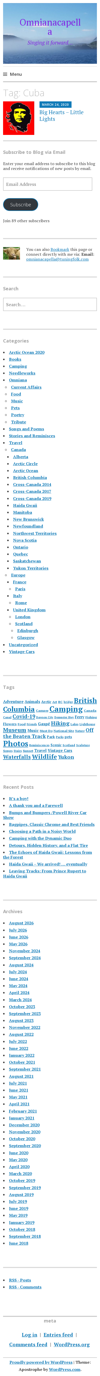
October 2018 (22, 1229)
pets (68, 736)
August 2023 (21, 1020)
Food (16, 394)
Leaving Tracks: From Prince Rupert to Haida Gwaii (44, 873)
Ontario (20, 547)
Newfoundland (28, 526)
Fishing (91, 717)
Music (17, 401)
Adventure (13, 701)
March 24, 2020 (55, 104)
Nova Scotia (25, 540)
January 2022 (21, 1055)
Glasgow (26, 637)
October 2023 (22, 1006)
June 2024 (18, 979)
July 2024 (18, 972)
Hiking (60, 723)
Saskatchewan (27, 561)
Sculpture (83, 745)
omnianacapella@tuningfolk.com (57, 259)
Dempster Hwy (64, 717)
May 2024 (18, 985)
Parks (60, 737)
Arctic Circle (25, 463)
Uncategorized (23, 644)
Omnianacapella (50, 26)
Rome (21, 602)
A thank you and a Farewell (36, 805)
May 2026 (18, 944)
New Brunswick (28, 519)
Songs (8, 751)
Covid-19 (24, 716)
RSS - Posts (20, 1280)
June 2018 (18, 1243)
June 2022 (18, 1048)
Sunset (28, 751)
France (19, 582)
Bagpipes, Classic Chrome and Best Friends (52, 824)
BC (60, 702)
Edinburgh (27, 630)
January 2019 (21, 1222)
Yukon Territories (30, 568)
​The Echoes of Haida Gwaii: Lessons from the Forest (47, 854)
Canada (18, 449)
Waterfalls (17, 756)
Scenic (56, 745)
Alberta (20, 457)
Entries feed (58, 1334)
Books (15, 359)
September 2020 (25, 1145)
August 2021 (21, 1076)
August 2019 (21, 1194)
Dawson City (44, 717)
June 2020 (18, 1153)
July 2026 (18, 930)
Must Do (46, 731)
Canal (7, 717)
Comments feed (28, 1344)
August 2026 (21, 923)
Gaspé (44, 723)
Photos (15, 743)
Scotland (24, 623)
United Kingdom (29, 610)
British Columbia (30, 477)
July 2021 (18, 1083)
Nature (80, 731)
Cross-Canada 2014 (32, 484)
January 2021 (21, 1118)
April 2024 (19, 992)
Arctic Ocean (25, 470)
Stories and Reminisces (32, 436)
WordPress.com (65, 1369)
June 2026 (18, 937)
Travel (15, 442)
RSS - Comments (25, 1287)
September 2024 (25, 958)
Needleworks (22, 373)
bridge (68, 702)
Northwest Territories (35, 533)
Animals (32, 701)
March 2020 (20, 1173)
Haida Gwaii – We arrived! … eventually (48, 864)
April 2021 (19, 1104)
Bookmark (60, 249)
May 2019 (18, 1215)
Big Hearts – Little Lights (61, 115)
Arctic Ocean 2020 (26, 352)
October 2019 (22, 1180)
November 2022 (24, 1027)
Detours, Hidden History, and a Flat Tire (48, 845)
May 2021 (18, 1097)
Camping (18, 366)
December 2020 (24, 1125)
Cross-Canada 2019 (32, 498)
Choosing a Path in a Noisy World (42, 831)
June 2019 (18, 1208)
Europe (18, 575)
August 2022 (21, 1034)
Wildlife (44, 756)
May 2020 (18, 1159)
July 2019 (18, 1201)
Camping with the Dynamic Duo (40, 838)
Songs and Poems (26, 429)
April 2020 (19, 1166)
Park (51, 736)
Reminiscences (39, 745)
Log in (29, 1334)
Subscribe (20, 204)
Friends (32, 724)
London (23, 617)
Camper (42, 710)
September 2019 (25, 1187)
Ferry (79, 716)
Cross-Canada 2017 (32, 491)
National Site (64, 731)
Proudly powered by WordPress (41, 1362)
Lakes (74, 724)
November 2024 (24, 951)
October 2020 (22, 1139)
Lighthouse (87, 724)
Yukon (66, 756)
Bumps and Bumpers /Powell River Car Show (45, 815)
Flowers (10, 724)
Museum (14, 729)
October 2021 (22, 1062)
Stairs (18, 751)
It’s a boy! (18, 798)
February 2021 (23, 1111)
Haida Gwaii (25, 505)
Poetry (17, 415)
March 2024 (20, 999)
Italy (17, 596)
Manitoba (22, 512)
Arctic (46, 701)
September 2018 (25, 1236)
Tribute (18, 422)
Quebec (20, 554)
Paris (20, 589)
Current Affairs (26, 387)
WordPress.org (72, 1344)
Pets (15, 408)
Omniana (18, 380)
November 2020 (24, 1132)
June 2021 (18, 1090)
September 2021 (25, 1069)
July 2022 (18, 1041)
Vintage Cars (22, 651)
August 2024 (21, 965)
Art (54, 702)
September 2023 (25, 1013)
